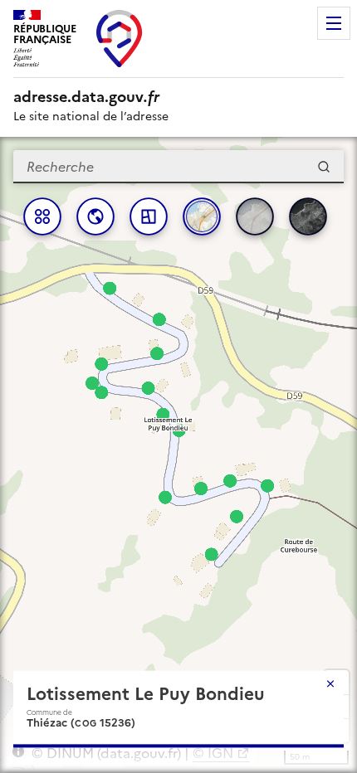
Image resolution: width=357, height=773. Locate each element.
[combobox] (178, 166)
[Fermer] (330, 683)
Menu (333, 23)
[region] (178, 455)
